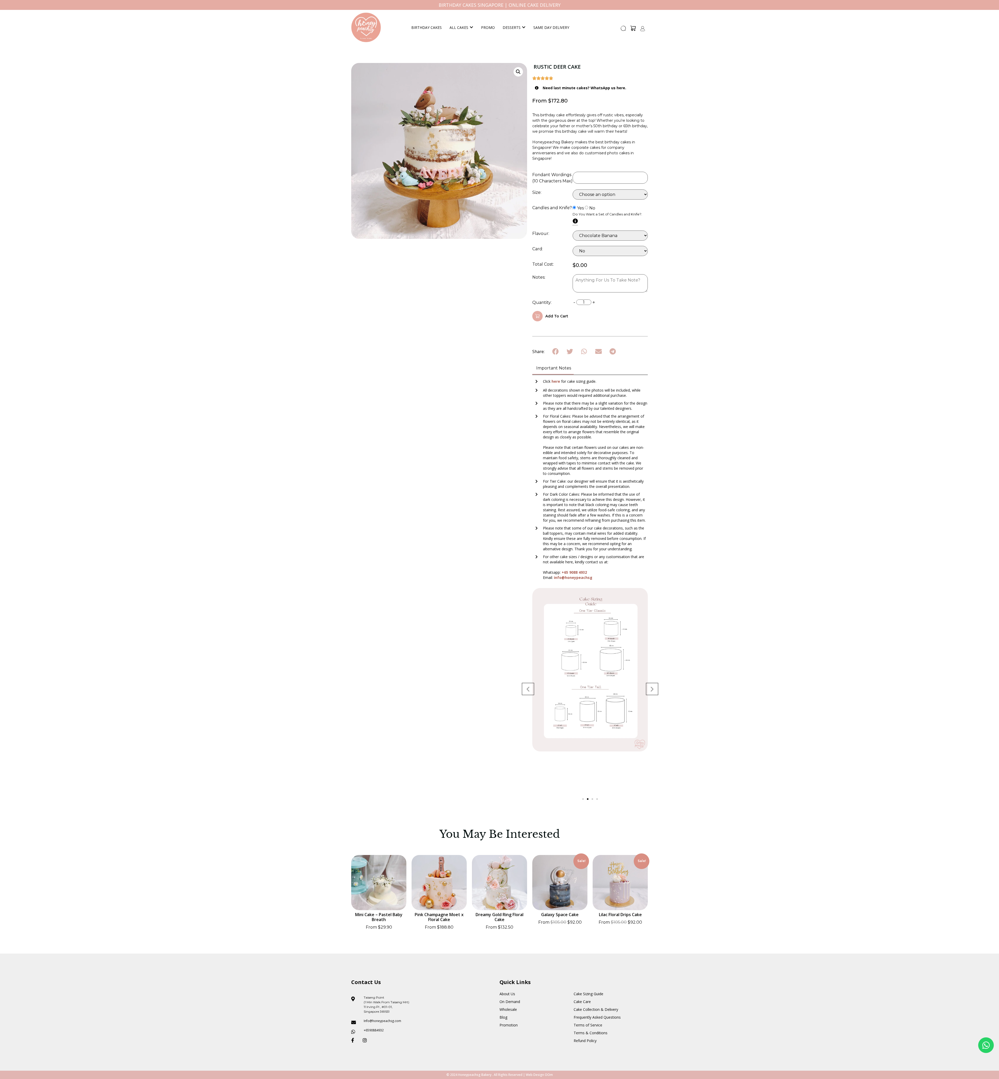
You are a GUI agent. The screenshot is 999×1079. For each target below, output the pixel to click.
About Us (507, 993)
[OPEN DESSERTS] (524, 27)
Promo (488, 27)
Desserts (512, 27)
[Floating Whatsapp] (986, 1045)
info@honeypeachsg (573, 577)
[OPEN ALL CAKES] (471, 27)
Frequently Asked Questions (597, 1017)
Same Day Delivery (551, 27)
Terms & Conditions (590, 1032)
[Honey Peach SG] (366, 27)
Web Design (535, 1074)
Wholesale (508, 1009)
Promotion (508, 1025)
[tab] (553, 368)
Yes (580, 208)
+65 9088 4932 (574, 572)
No (592, 208)
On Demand (509, 1001)
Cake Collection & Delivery (596, 1009)
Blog (503, 1017)
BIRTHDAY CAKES (426, 27)
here (556, 381)
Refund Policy (585, 1040)
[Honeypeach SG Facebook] (354, 1040)
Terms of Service (588, 1025)
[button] (623, 30)
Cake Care (582, 1001)
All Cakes (459, 27)
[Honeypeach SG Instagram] (366, 1040)
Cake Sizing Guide (588, 993)
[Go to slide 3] (592, 799)
